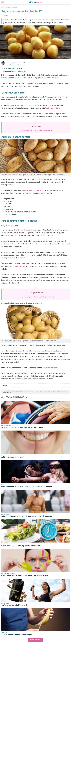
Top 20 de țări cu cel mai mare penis (16, 635)
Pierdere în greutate (11, 7)
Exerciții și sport (6, 425)
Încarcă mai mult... (35, 639)
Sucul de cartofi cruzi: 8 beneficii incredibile (36, 130)
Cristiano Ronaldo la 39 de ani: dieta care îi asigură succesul (26, 516)
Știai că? (4, 632)
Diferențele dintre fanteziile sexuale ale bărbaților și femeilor (26, 487)
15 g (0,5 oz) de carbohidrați (24, 230)
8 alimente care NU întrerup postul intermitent (20, 546)
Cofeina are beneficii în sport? (14, 605)
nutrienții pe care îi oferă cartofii (33, 190)
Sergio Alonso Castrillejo (13, 65)
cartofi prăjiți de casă (17, 266)
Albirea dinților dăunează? (12, 457)
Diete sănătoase (6, 544)
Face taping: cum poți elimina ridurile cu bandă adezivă (24, 575)
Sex (2, 484)
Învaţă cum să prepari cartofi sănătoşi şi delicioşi (36, 297)
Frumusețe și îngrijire (8, 455)
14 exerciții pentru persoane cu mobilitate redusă (22, 427)
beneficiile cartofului (50, 368)
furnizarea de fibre (52, 108)
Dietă (2, 7)
